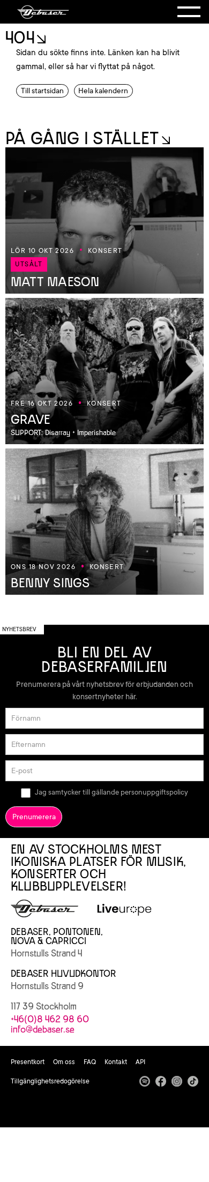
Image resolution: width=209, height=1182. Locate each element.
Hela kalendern (103, 91)
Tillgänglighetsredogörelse (50, 1081)
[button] (188, 12)
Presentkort (27, 1062)
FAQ (90, 1062)
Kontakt (115, 1062)
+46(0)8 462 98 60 (50, 1019)
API (140, 1062)
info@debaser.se (42, 1029)
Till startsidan (42, 91)
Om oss (64, 1062)
